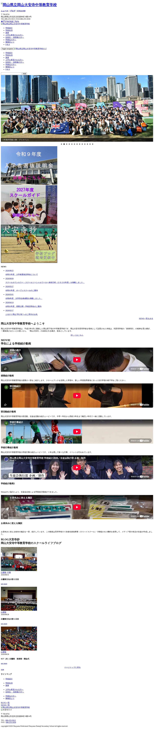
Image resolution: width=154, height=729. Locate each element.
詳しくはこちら (77, 335)
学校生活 (9, 30)
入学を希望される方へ (14, 35)
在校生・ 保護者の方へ (14, 37)
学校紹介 (9, 28)
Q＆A (7, 44)
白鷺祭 (3, 572)
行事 (9, 572)
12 (90, 144)
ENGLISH (21, 11)
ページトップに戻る (72, 667)
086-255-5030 (11, 722)
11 (87, 144)
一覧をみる (148, 667)
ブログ (12, 11)
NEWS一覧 (5, 705)
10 (84, 144)
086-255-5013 (11, 720)
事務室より (9, 42)
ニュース (4, 11)
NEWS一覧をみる (146, 318)
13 (92, 144)
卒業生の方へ (10, 40)
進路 (7, 33)
